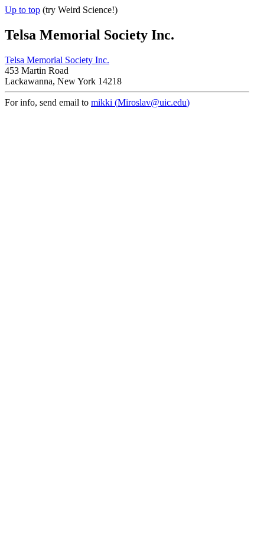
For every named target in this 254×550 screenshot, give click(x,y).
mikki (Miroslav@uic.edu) (140, 102)
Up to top (22, 10)
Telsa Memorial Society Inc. (57, 60)
